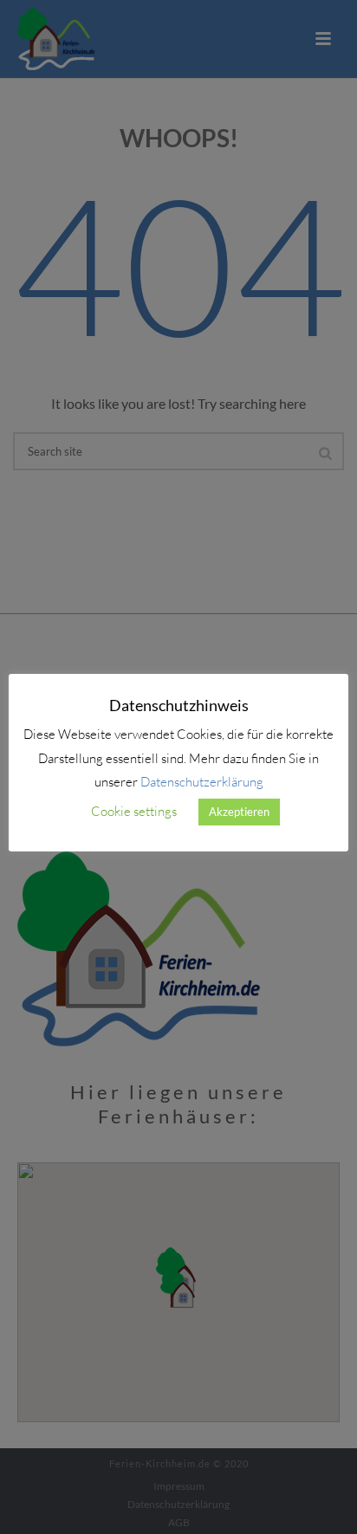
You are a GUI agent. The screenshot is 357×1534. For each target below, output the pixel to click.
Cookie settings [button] (134, 811)
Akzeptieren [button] (239, 812)
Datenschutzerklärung (201, 781)
